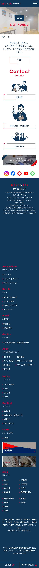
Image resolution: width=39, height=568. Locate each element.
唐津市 (23, 498)
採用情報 (20, 357)
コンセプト (7, 357)
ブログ (6, 388)
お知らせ (6, 393)
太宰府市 (24, 484)
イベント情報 (8, 384)
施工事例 (6, 324)
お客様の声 (7, 328)
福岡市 (6, 480)
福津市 (6, 502)
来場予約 (19, 97)
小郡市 (23, 502)
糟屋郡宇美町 (8, 498)
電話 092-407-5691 (19, 195)
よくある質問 (8, 301)
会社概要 (6, 365)
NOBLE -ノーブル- (10, 283)
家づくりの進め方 (10, 297)
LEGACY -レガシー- (11, 279)
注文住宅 (6, 369)
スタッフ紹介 (8, 361)
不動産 (6, 438)
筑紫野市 (6, 492)
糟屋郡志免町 (26, 492)
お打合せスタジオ (10, 305)
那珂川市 (6, 488)
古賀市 (6, 510)
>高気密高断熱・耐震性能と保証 (16, 342)
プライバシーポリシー (25, 365)
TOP (19, 60)
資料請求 (6, 411)
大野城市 (24, 480)
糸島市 (6, 484)
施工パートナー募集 (25, 361)
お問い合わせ (19, 146)
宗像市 (6, 506)
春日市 (23, 488)
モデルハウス (8, 309)
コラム (6, 397)
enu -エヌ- (7, 275)
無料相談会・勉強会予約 (19, 126)
